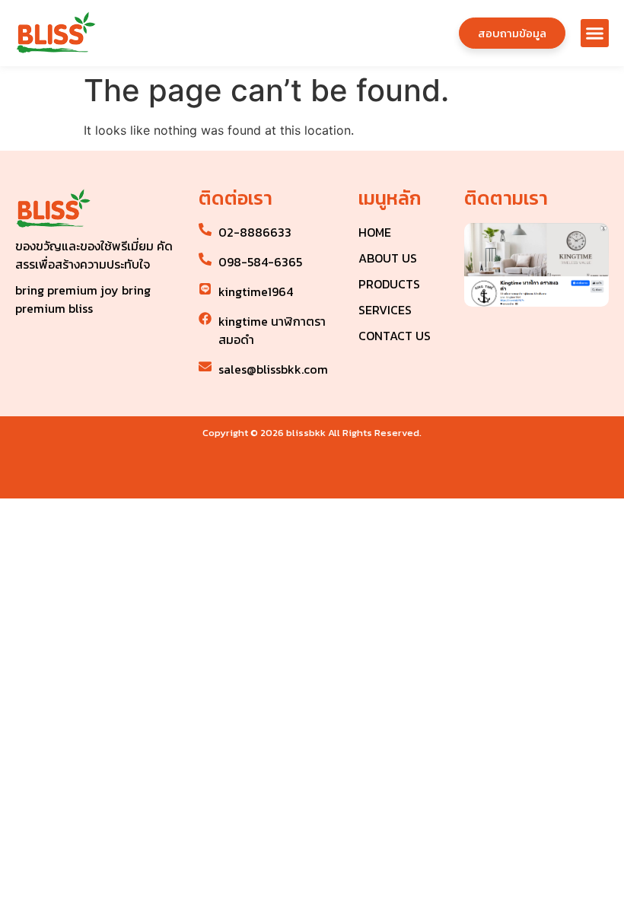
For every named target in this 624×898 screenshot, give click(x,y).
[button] (595, 33)
